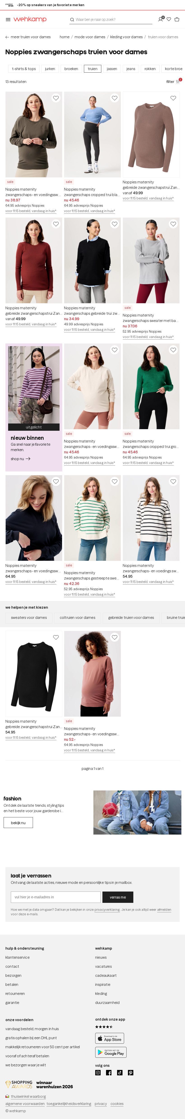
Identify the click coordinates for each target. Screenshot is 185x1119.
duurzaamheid (107, 1002)
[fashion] (137, 812)
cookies (117, 1103)
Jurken (50, 68)
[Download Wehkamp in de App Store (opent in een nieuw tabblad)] (111, 1042)
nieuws (100, 957)
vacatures (103, 966)
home (65, 37)
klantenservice (17, 957)
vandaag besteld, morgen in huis (32, 1029)
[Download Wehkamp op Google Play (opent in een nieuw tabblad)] (111, 1056)
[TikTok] (120, 1072)
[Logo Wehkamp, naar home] (28, 19)
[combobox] (110, 19)
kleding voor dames (126, 37)
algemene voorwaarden (25, 1103)
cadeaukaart (106, 975)
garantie (12, 1002)
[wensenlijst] (170, 19)
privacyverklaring (107, 910)
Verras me (118, 897)
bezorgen (13, 975)
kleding (101, 993)
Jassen (112, 68)
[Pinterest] (130, 1072)
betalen (11, 984)
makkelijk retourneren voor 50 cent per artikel (42, 1047)
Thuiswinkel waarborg (28, 1096)
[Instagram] (98, 1072)
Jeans (131, 68)
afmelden (164, 910)
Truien (92, 68)
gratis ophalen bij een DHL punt (31, 1038)
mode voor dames (90, 37)
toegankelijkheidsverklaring (68, 1103)
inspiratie (102, 984)
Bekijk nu (18, 823)
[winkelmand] (177, 19)
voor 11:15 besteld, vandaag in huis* (30, 211)
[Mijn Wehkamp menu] (162, 19)
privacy (101, 1103)
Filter (173, 81)
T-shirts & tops (24, 68)
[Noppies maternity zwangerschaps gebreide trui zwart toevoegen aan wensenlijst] (114, 223)
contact (12, 966)
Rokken (150, 68)
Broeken (71, 68)
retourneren (15, 993)
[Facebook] (108, 1072)
